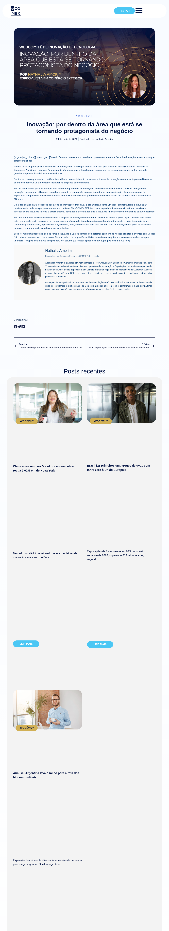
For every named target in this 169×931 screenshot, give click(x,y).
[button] (16, 327)
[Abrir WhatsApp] (161, 923)
